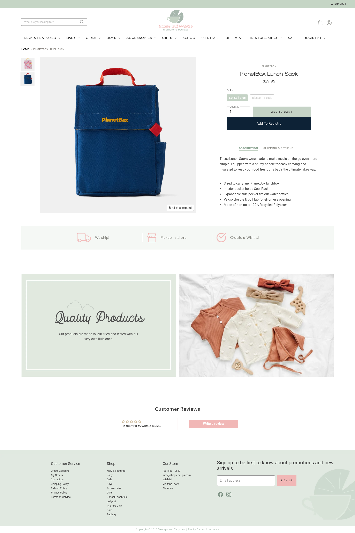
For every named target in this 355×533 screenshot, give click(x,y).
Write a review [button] (213, 424)
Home (25, 49)
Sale (292, 38)
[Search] (81, 22)
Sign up (287, 480)
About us (168, 488)
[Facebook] (220, 493)
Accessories (140, 37)
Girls (92, 37)
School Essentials (201, 38)
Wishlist (339, 3)
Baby (72, 37)
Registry (313, 37)
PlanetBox (269, 66)
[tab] (248, 148)
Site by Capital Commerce (203, 529)
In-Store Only (264, 37)
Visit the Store (171, 483)
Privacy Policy (59, 492)
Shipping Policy (60, 483)
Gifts (168, 37)
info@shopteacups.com (177, 475)
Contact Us (57, 479)
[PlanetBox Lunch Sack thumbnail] (28, 64)
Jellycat (234, 38)
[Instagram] (228, 493)
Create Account (60, 470)
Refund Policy (59, 488)
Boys (112, 37)
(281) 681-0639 (171, 470)
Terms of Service (61, 496)
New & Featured (41, 37)
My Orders (57, 475)
